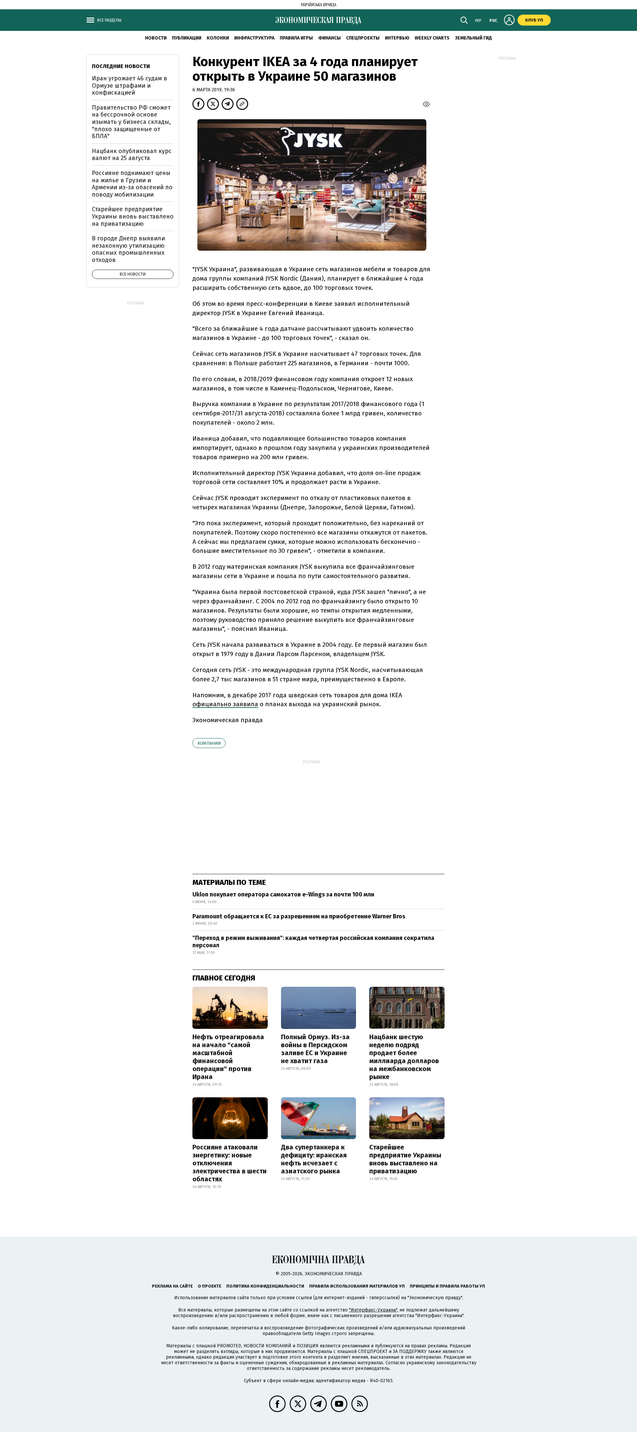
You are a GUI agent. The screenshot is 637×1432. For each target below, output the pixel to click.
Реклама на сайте (172, 1286)
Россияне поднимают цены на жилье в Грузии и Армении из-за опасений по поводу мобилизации (132, 183)
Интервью (397, 38)
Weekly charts (432, 38)
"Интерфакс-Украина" (373, 1310)
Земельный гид (473, 38)
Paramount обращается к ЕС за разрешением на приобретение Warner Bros (298, 916)
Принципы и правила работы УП (447, 1286)
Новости (156, 38)
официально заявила (225, 704)
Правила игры (296, 38)
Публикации (186, 38)
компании (209, 743)
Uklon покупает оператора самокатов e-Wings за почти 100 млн (283, 894)
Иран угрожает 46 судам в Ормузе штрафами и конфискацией (129, 85)
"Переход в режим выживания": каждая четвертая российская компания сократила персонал (313, 941)
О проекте (209, 1286)
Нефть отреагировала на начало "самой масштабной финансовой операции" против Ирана (228, 1057)
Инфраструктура (254, 38)
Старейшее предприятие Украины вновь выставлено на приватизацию (405, 1159)
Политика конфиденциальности (265, 1286)
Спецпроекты (363, 38)
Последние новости (121, 66)
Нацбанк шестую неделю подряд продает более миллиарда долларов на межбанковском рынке (404, 1057)
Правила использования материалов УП (357, 1286)
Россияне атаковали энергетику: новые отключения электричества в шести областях (229, 1163)
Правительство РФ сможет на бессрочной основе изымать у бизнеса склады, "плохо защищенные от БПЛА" (131, 122)
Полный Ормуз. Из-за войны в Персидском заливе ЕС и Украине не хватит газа (315, 1049)
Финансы (329, 38)
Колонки (218, 38)
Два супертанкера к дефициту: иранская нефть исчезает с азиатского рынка (314, 1159)
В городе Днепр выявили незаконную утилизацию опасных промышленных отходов (128, 249)
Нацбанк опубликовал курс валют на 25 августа (132, 154)
